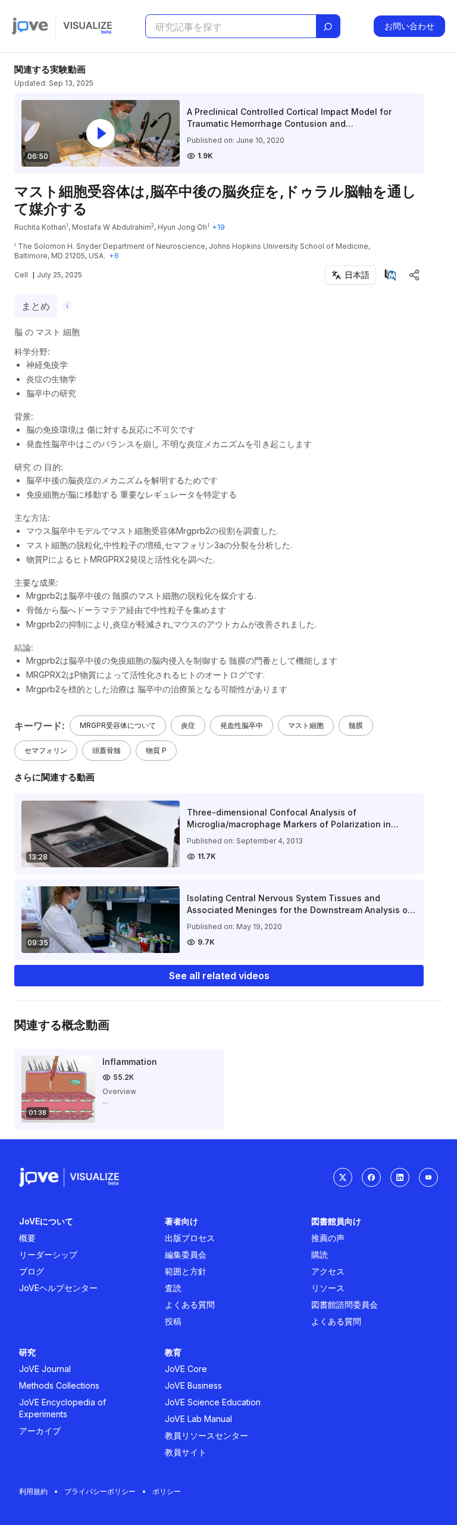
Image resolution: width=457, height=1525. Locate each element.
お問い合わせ (409, 26)
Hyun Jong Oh (182, 227)
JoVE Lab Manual (198, 1419)
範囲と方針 (185, 1271)
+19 (218, 227)
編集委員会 (185, 1254)
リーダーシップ (48, 1254)
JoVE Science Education (213, 1402)
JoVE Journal (45, 1369)
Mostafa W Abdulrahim (111, 227)
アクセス (328, 1271)
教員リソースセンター (206, 1435)
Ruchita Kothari (40, 227)
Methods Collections (59, 1385)
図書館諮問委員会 (344, 1304)
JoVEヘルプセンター (58, 1288)
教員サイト (185, 1452)
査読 (173, 1288)
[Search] (328, 27)
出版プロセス (190, 1238)
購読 (319, 1254)
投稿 (173, 1321)
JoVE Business (193, 1385)
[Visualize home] (87, 26)
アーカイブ (40, 1431)
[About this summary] (67, 306)
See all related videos (219, 976)
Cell (21, 274)
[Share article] (414, 275)
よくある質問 (190, 1304)
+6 (114, 255)
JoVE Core (186, 1369)
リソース (328, 1288)
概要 (27, 1238)
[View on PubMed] (390, 275)
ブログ (31, 1271)
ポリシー (166, 1491)
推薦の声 (328, 1238)
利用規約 (33, 1491)
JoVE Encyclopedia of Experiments (62, 1408)
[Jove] (30, 26)
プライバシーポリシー (100, 1491)
